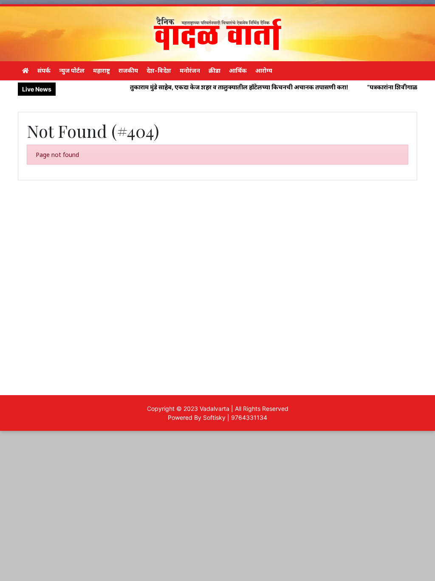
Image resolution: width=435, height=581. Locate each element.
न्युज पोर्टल (72, 70)
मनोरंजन (190, 70)
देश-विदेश (159, 70)
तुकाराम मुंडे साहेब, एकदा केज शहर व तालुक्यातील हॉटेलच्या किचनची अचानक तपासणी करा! (222, 87)
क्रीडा (214, 70)
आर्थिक (238, 70)
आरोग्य (263, 70)
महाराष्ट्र (101, 70)
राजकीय (128, 70)
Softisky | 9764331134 (235, 417)
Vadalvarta (214, 408)
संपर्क (44, 70)
